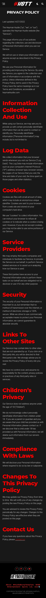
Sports (25, 587)
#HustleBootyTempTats (23, 585)
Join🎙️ (37, 587)
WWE (38, 585)
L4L (31, 587)
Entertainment (13, 587)
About (8, 585)
